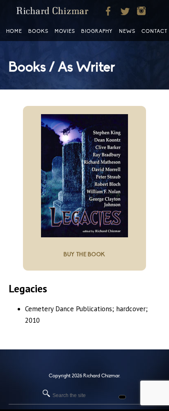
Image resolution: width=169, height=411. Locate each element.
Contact (154, 31)
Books (38, 31)
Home (14, 31)
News (127, 31)
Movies (65, 31)
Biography (97, 31)
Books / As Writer (62, 67)
